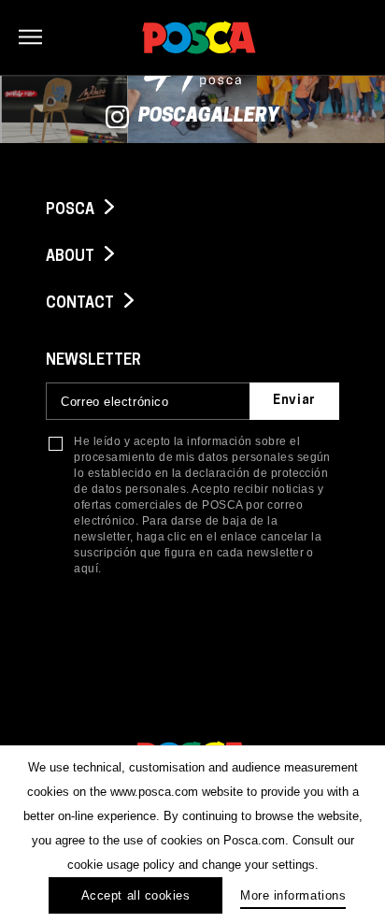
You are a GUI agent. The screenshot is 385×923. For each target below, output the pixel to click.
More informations (293, 895)
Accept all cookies (135, 895)
